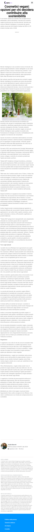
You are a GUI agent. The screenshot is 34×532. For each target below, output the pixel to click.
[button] (32, 2)
